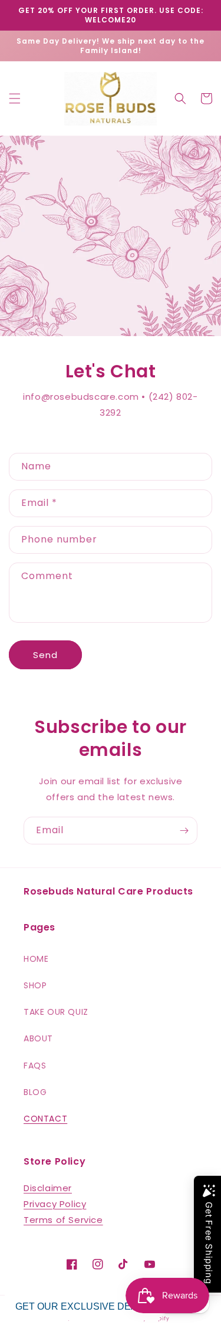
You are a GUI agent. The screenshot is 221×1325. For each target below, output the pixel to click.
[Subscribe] (184, 830)
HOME (36, 959)
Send (45, 655)
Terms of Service (63, 1220)
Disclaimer (48, 1188)
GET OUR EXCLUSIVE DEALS (82, 1306)
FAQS (35, 1065)
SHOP (35, 985)
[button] (15, 98)
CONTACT (45, 1119)
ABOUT (38, 1038)
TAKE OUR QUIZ (56, 1012)
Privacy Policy (55, 1204)
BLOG (35, 1092)
